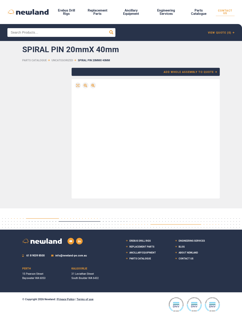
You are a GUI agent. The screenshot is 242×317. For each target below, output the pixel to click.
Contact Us (225, 12)
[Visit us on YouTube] (70, 241)
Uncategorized (62, 60)
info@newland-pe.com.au (71, 255)
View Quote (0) (219, 32)
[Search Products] (111, 32)
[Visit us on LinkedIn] (79, 241)
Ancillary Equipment (131, 12)
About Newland (188, 252)
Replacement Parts (97, 12)
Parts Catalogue (198, 12)
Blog (182, 246)
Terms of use (85, 299)
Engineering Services (166, 12)
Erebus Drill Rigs (66, 12)
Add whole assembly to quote (189, 72)
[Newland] (28, 12)
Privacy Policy (66, 299)
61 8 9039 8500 (35, 255)
